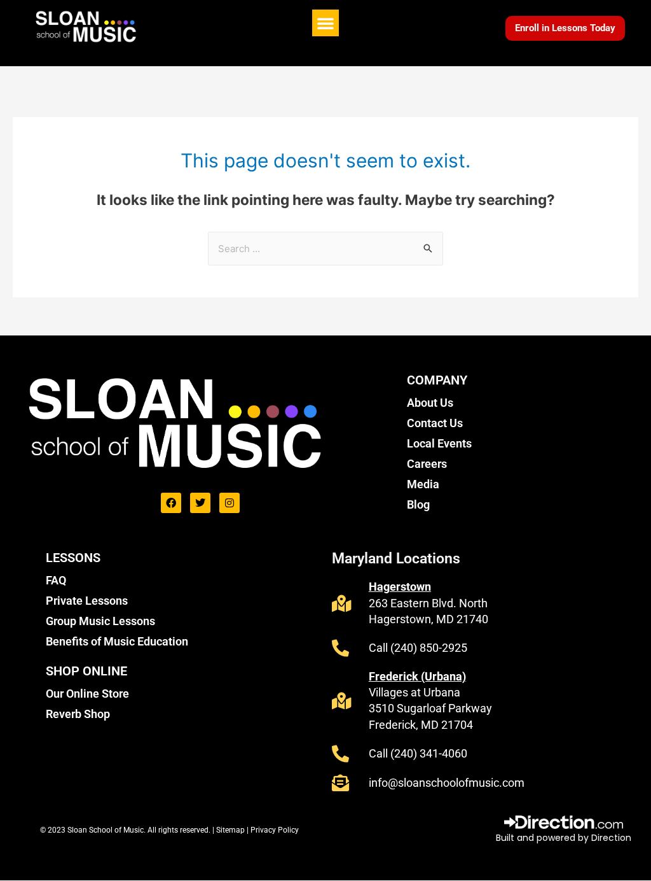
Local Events (439, 443)
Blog (418, 504)
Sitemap (231, 830)
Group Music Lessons (100, 621)
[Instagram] (229, 503)
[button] (325, 23)
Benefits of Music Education (117, 641)
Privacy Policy (274, 830)
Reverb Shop (78, 714)
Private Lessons (87, 600)
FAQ (56, 580)
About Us (430, 402)
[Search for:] (325, 249)
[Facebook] (171, 503)
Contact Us (435, 423)
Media (423, 484)
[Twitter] (200, 503)
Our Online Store (87, 693)
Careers (427, 463)
